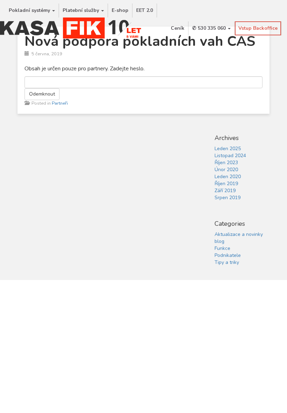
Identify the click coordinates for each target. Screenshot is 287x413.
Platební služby (81, 10)
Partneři (60, 103)
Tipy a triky (227, 262)
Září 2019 (225, 190)
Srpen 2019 (227, 197)
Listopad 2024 (230, 155)
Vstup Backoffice (258, 28)
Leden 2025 (228, 148)
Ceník (177, 28)
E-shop (120, 10)
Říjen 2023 (226, 162)
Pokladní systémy (30, 10)
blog (219, 241)
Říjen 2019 (226, 183)
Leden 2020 (228, 176)
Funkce (222, 248)
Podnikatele (228, 255)
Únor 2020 (226, 169)
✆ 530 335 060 (209, 28)
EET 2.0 (144, 10)
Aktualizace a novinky (239, 234)
